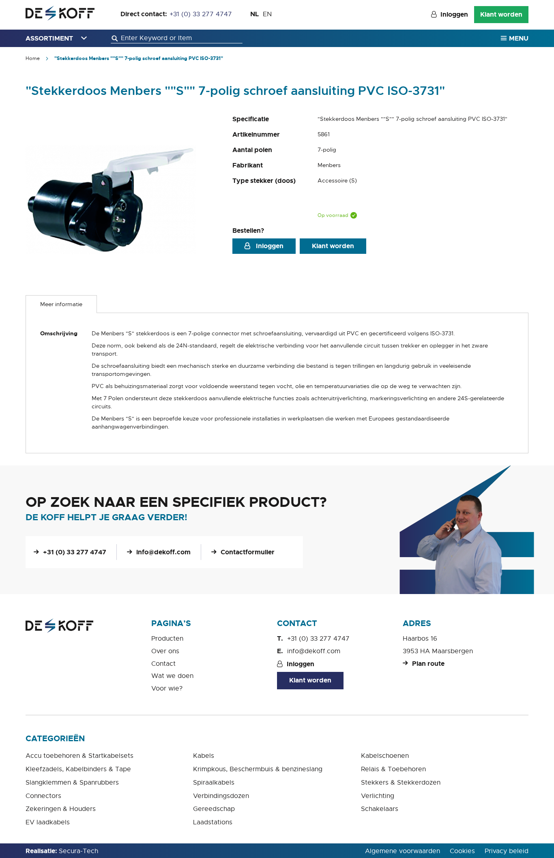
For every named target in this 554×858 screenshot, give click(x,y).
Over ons (165, 651)
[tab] (61, 304)
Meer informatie (61, 304)
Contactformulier (248, 552)
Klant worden (501, 14)
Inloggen (454, 14)
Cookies (462, 851)
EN (267, 14)
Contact (163, 664)
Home (33, 58)
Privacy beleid (506, 851)
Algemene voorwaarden (402, 851)
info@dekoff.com (163, 552)
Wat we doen (172, 676)
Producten (167, 639)
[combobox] (177, 38)
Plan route (428, 663)
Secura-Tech (78, 851)
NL (254, 14)
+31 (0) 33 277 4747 (201, 14)
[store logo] (60, 13)
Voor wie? (167, 688)
